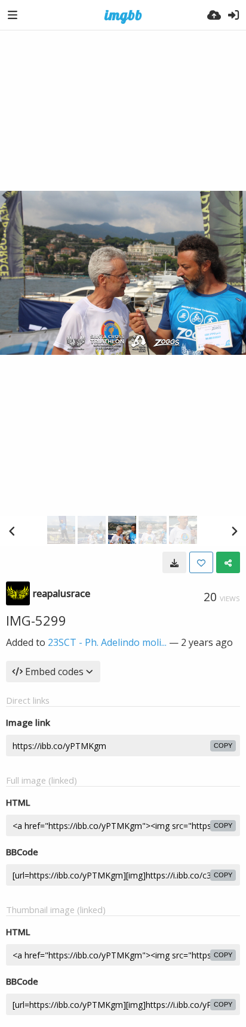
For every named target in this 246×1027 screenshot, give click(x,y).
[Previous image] (12, 531)
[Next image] (234, 531)
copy (223, 745)
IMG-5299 (36, 620)
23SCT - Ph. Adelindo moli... (107, 642)
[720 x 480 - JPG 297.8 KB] (174, 562)
